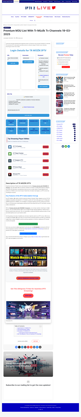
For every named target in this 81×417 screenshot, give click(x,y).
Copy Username (28, 61)
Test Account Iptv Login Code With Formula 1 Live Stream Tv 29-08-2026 (69, 94)
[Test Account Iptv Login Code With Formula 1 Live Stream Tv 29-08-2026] (59, 95)
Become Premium (38, 1)
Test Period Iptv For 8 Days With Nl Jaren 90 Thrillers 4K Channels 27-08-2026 (69, 102)
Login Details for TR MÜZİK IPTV (24, 328)
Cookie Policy (49, 407)
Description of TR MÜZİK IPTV (24, 330)
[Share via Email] (40, 347)
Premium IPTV (39, 16)
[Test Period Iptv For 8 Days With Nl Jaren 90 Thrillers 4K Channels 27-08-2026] (59, 103)
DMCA (63, 1)
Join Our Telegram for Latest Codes (28, 233)
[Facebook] (16, 347)
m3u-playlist (59, 136)
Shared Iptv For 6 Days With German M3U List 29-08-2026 (69, 86)
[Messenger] (37, 347)
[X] (19, 347)
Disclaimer (51, 1)
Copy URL (13, 63)
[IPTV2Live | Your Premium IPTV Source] (40, 8)
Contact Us (45, 1)
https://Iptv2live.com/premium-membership (34, 228)
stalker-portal (59, 138)
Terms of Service (57, 1)
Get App (45, 146)
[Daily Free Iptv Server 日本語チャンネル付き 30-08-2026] (59, 80)
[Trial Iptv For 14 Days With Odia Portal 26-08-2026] (59, 111)
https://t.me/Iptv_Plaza (36, 236)
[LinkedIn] (22, 347)
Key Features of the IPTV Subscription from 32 (28, 332)
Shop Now (28, 295)
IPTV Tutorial (59, 130)
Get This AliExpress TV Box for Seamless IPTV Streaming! (29, 333)
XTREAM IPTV (31, 16)
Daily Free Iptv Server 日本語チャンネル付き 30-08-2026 (69, 78)
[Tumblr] (25, 347)
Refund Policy (74, 1)
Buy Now (17, 16)
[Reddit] (31, 347)
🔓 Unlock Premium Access (28, 107)
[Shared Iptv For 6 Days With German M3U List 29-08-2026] (59, 87)
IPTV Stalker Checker (48, 16)
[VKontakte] (34, 347)
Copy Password (44, 86)
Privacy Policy (68, 1)
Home (12, 16)
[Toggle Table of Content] (39, 326)
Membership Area (66, 16)
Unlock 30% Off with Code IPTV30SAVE (28, 224)
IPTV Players (59, 132)
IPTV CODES (23, 16)
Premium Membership (24, 407)
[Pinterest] (28, 347)
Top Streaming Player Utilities (24, 329)
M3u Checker (57, 16)
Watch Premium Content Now (28, 278)
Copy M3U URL (28, 115)
